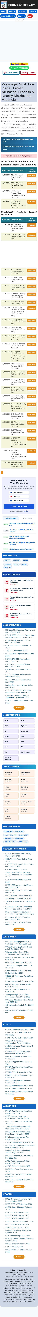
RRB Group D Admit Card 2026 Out (19, 981)
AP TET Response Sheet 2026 (17, 1166)
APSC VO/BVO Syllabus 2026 (17, 1227)
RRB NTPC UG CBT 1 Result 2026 (19, 1038)
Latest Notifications (8, 16)
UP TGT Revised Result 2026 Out (18, 1089)
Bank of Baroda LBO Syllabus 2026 (19, 1221)
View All (19, 708)
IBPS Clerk (8, 564)
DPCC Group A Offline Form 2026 (19, 895)
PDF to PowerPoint (10, 842)
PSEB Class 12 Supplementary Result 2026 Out (22, 543)
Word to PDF (8, 831)
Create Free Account (19, 506)
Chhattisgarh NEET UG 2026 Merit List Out (21, 530)
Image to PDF (23, 835)
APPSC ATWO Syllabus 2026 (17, 1215)
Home (3, 11)
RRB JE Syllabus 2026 (14, 1247)
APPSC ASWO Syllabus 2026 (17, 1218)
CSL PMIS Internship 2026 (16, 869)
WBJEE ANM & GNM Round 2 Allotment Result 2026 (19, 537)
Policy (12, 1270)
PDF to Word (8, 838)
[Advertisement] (19, 40)
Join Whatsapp (21, 68)
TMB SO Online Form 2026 (16, 651)
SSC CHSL (16, 561)
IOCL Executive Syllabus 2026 (17, 1236)
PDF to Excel (19, 838)
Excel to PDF (19, 831)
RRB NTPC (8, 567)
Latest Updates (11, 518)
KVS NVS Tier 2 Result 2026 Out (18, 1072)
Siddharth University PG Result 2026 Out (22, 524)
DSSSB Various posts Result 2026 (19, 1086)
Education (21, 16)
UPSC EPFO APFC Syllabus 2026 (18, 1204)
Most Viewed (27, 518)
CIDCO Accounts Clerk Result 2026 (21, 549)
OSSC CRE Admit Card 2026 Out (18, 963)
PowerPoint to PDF (10, 835)
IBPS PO (25, 561)
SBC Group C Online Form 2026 (18, 898)
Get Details (31, 175)
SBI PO (16, 564)
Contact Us (21, 1270)
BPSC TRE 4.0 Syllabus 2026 (17, 1212)
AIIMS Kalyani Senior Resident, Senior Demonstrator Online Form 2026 (18, 874)
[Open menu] (12, 11)
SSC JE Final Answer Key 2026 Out (19, 1142)
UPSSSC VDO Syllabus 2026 (17, 1224)
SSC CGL (7, 561)
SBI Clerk (24, 564)
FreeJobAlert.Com (21, 4)
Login (30, 16)
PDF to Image (23, 842)
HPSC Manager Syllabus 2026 (17, 1244)
